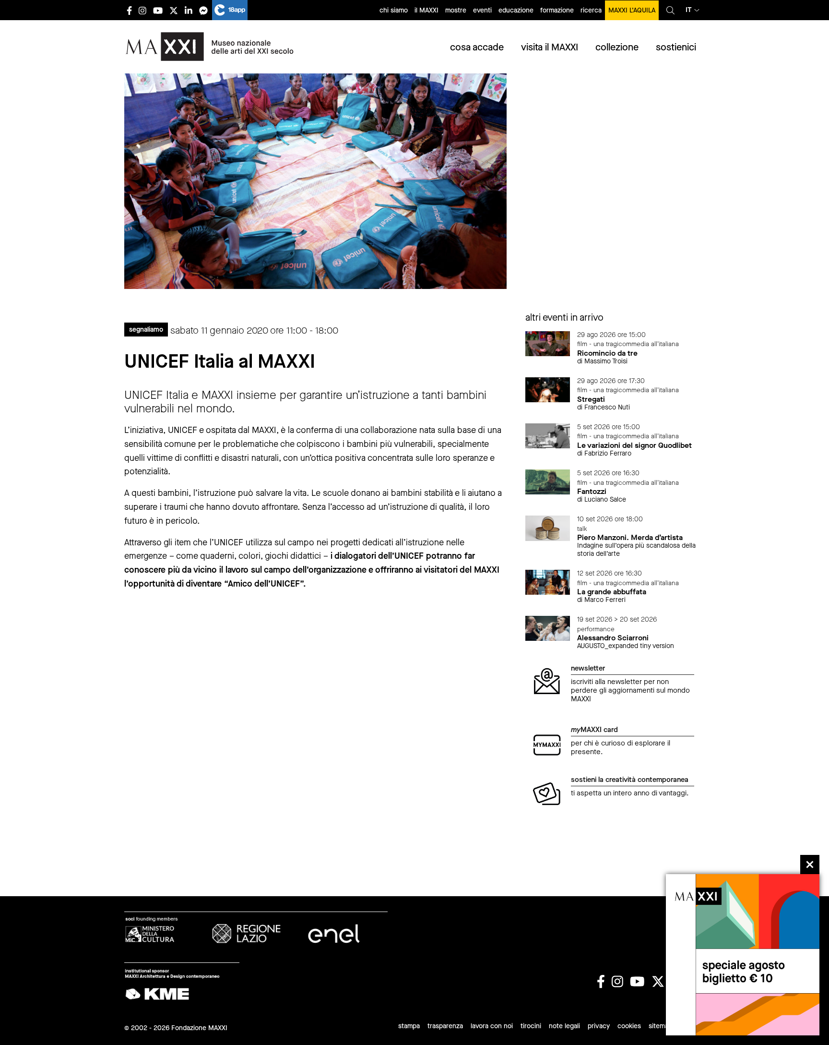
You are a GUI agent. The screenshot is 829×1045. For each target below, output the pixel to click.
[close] (809, 864)
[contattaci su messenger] (203, 10)
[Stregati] (547, 389)
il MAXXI (426, 10)
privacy (599, 1026)
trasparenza (445, 1026)
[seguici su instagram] (142, 10)
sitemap (660, 1026)
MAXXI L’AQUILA (631, 10)
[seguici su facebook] (129, 10)
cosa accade (477, 47)
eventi (482, 10)
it (689, 9)
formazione (557, 10)
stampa (409, 1026)
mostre (455, 10)
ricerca (591, 10)
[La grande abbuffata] (547, 582)
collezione (617, 47)
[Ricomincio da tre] (547, 343)
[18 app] (230, 10)
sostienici (676, 47)
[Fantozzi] (547, 481)
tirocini (531, 1026)
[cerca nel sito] (670, 10)
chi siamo (393, 10)
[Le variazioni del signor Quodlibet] (547, 435)
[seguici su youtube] (158, 10)
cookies (629, 1026)
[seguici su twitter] (173, 10)
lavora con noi (492, 1026)
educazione (515, 10)
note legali (564, 1026)
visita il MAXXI (549, 47)
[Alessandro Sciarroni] (547, 628)
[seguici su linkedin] (188, 10)
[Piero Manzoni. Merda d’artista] (547, 527)
